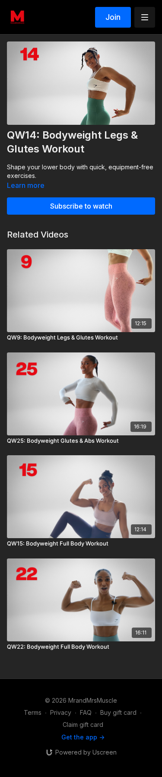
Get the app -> (83, 737)
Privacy (60, 712)
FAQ (86, 712)
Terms (32, 712)
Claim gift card (83, 724)
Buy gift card (118, 712)
